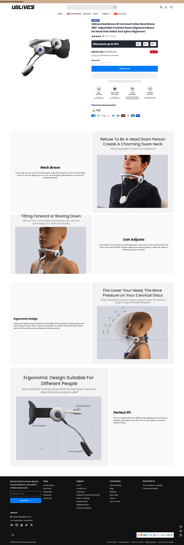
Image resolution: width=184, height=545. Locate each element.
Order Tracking (82, 498)
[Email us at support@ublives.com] (180, 531)
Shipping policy (150, 542)
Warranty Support (84, 508)
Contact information (166, 542)
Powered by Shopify (29, 542)
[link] (103, 36)
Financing (80, 492)
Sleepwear (47, 492)
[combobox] (88, 7)
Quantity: (95, 60)
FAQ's (78, 485)
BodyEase (47, 495)
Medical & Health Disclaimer (88, 495)
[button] (161, 7)
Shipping (95, 55)
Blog (111, 488)
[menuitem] (58, 485)
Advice (112, 498)
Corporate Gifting (150, 488)
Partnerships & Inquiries (152, 485)
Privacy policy (112, 542)
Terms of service (137, 542)
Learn (95, 14)
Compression (49, 485)
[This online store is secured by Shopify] (96, 112)
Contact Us (81, 488)
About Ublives (115, 485)
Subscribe (24, 500)
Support (106, 14)
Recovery (47, 488)
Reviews (113, 492)
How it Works (115, 501)
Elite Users (114, 495)
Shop (60, 14)
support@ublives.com (22, 517)
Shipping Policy (82, 505)
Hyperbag (47, 498)
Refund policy (124, 542)
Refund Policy (82, 501)
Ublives (95, 20)
